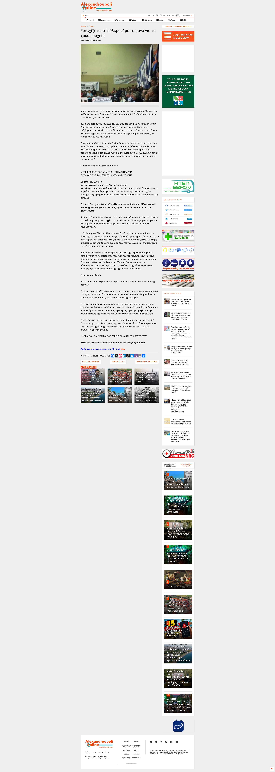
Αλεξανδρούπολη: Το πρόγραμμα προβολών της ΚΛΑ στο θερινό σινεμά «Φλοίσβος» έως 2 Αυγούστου (178, 556)
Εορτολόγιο (126, 750)
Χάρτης (136, 750)
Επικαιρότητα (104, 20)
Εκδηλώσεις (147, 20)
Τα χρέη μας (172, 586)
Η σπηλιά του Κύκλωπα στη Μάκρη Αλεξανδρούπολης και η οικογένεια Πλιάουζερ (118, 396)
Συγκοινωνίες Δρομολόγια (136, 746)
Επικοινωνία (136, 757)
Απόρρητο (136, 754)
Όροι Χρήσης (126, 757)
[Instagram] (157, 15)
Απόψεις (134, 20)
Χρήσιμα (172, 20)
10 (168, 694)
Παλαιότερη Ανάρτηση (147, 362)
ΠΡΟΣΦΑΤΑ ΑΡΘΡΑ (173, 293)
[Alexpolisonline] (173, 15)
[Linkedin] (161, 15)
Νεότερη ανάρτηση (90, 362)
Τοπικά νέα (120, 20)
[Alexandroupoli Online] (96, 10)
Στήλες (160, 20)
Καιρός (136, 741)
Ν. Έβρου (185, 20)
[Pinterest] (164, 15)
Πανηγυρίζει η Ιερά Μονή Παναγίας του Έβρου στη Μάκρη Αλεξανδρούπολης (119, 379)
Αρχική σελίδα (118, 362)
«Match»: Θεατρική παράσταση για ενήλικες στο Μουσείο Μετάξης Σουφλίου (181, 422)
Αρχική (91, 20)
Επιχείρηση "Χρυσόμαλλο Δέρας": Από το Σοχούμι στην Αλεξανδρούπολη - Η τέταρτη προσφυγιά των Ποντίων (146, 377)
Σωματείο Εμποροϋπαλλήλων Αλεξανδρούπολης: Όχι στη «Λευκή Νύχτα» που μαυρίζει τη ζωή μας (178, 704)
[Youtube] (168, 15)
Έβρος (92, 26)
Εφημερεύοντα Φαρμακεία (126, 746)
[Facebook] (149, 15)
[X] (153, 15)
